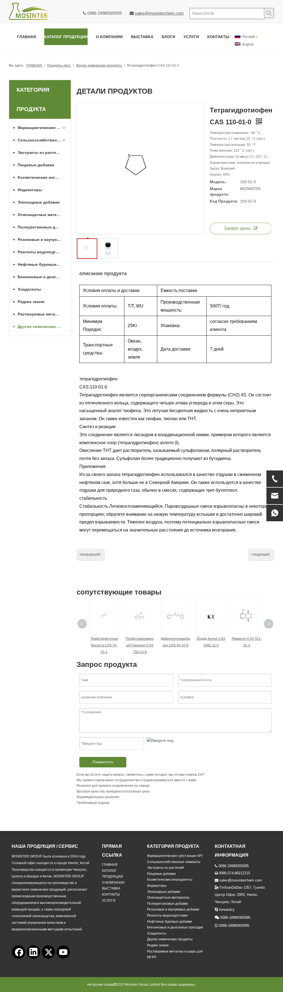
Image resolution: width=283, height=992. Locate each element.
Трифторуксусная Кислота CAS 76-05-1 (104, 645)
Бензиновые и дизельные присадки (42, 277)
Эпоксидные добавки (39, 202)
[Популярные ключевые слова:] (269, 13)
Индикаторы (30, 190)
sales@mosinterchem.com (159, 13)
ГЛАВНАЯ (109, 865)
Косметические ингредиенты (42, 177)
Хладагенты (29, 289)
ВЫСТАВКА (111, 888)
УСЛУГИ (109, 900)
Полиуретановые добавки (42, 227)
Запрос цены (237, 228)
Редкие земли (31, 301)
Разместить (103, 762)
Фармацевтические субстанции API (42, 127)
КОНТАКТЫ (111, 894)
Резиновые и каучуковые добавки (42, 239)
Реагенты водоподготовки (42, 252)
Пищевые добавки (36, 165)
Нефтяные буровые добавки (42, 264)
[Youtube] (63, 952)
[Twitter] (48, 952)
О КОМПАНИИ (113, 883)
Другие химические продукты (42, 326)
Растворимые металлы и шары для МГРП (42, 314)
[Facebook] (18, 952)
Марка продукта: (219, 191)
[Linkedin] (33, 952)
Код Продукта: (224, 201)
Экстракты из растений (40, 152)
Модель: (218, 182)
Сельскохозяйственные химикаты (42, 140)
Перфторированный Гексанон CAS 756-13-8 (140, 645)
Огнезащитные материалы (42, 214)
